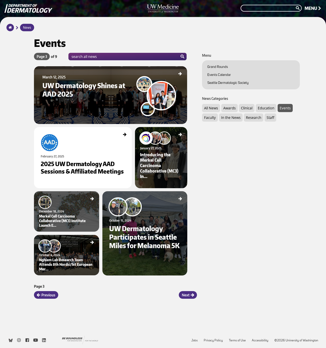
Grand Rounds (217, 67)
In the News (231, 117)
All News (211, 108)
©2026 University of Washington (296, 340)
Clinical (246, 108)
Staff (270, 117)
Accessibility (261, 339)
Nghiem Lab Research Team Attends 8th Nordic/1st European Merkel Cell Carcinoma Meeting (66, 239)
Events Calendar (219, 75)
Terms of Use (238, 339)
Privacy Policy (214, 339)
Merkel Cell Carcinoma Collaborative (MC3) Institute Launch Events (63, 194)
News (27, 28)
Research (253, 117)
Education (266, 108)
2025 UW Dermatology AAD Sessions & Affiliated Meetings (59, 130)
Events (285, 108)
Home (9, 29)
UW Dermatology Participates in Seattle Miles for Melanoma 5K (130, 194)
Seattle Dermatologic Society (228, 83)
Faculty (210, 117)
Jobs (195, 339)
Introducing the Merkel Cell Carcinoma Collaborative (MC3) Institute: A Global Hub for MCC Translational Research (160, 131)
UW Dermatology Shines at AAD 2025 (51, 69)
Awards (229, 108)
